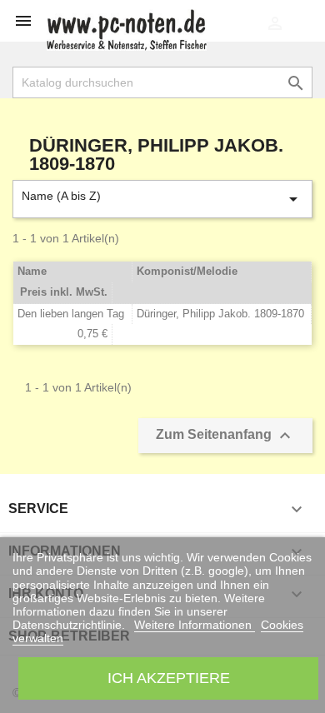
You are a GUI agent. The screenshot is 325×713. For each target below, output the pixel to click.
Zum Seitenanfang (225, 436)
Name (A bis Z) (162, 199)
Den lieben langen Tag (71, 313)
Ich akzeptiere (169, 677)
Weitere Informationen (194, 624)
